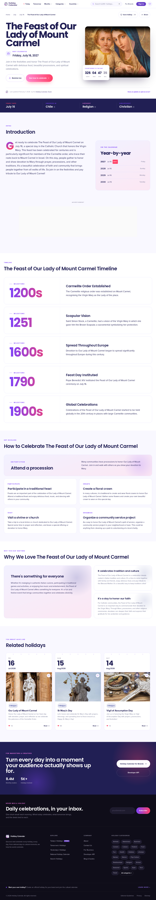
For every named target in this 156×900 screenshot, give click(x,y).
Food (142, 847)
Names (115, 857)
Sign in (141, 4)
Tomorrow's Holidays (58, 845)
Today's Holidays (59, 841)
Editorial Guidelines (127, 896)
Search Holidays (56, 859)
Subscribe (143, 811)
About (86, 841)
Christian (125, 106)
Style (134, 868)
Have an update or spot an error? (139, 92)
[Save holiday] (48, 675)
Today (27, 4)
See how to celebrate (38, 78)
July (14, 15)
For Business (89, 850)
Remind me (16, 78)
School (138, 862)
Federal (134, 847)
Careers (115, 847)
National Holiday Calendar (60, 854)
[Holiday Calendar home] (10, 4)
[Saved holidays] (149, 4)
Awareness (126, 841)
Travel (115, 873)
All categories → (126, 873)
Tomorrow (37, 4)
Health (122, 852)
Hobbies (131, 852)
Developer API (133, 773)
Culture (125, 847)
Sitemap (147, 896)
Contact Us (88, 845)
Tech (141, 868)
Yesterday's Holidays (58, 850)
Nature (124, 857)
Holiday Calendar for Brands (132, 764)
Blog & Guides (89, 859)
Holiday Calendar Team (44, 92)
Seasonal (116, 868)
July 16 (21, 15)
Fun (114, 852)
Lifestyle (141, 852)
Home (8, 15)
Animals (115, 841)
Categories (60, 4)
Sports (126, 868)
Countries (72, 4)
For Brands (129, 4)
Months (47, 4)
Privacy (139, 896)
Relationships (117, 862)
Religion (88, 106)
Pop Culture (135, 857)
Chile (49, 106)
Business (137, 841)
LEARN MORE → (144, 887)
